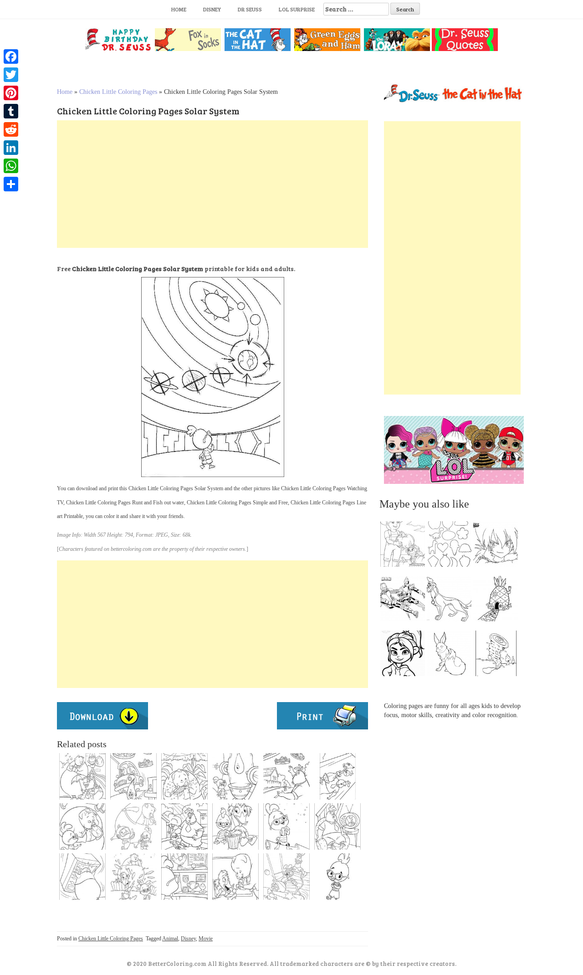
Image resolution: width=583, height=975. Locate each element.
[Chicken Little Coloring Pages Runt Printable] (82, 826)
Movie (206, 938)
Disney (212, 9)
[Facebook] (11, 56)
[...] (405, 546)
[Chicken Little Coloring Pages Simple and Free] (337, 877)
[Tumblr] (11, 111)
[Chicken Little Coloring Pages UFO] (184, 826)
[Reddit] (11, 129)
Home (178, 9)
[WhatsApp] (11, 166)
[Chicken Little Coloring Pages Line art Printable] (235, 877)
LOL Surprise (297, 9)
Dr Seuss (250, 9)
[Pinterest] (11, 93)
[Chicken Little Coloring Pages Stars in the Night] (286, 826)
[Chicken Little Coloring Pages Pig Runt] (82, 877)
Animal (170, 938)
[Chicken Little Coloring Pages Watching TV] (337, 826)
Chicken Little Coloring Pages (118, 91)
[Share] (11, 184)
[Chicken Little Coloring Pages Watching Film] (235, 826)
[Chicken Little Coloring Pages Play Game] (286, 877)
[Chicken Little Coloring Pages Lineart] (235, 776)
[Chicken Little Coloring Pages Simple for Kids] (133, 877)
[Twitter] (11, 75)
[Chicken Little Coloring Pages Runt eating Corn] (184, 776)
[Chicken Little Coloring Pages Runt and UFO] (286, 776)
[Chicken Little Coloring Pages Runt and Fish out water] (133, 826)
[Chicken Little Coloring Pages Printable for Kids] (82, 776)
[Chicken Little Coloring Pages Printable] (184, 877)
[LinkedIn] (11, 148)
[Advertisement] (212, 184)
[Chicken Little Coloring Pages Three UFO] (133, 776)
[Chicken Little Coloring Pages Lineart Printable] (337, 776)
